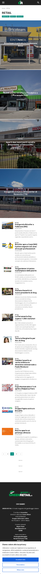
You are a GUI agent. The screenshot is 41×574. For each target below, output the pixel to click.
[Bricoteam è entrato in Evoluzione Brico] (20, 45)
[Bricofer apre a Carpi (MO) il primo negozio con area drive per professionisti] (7, 245)
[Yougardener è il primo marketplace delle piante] (7, 269)
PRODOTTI (20, 16)
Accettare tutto (20, 559)
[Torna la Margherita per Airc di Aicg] (7, 339)
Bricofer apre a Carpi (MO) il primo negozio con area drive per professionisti (26, 246)
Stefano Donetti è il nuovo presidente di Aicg (26, 291)
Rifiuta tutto (20, 570)
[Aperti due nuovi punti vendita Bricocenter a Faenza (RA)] (20, 144)
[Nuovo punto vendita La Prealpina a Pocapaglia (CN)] (20, 94)
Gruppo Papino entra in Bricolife (25, 409)
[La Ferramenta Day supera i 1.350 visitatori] (7, 317)
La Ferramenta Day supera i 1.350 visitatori (25, 317)
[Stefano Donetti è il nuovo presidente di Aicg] (7, 291)
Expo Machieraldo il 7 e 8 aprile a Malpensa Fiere (25, 388)
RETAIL (20, 40)
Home (3, 8)
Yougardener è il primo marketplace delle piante (26, 269)
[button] (3, 2)
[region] (20, 557)
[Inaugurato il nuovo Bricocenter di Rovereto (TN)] (20, 193)
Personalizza (20, 565)
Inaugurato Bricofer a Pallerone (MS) (24, 225)
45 (16, 454)
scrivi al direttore (20, 516)
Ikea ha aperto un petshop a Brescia (22, 431)
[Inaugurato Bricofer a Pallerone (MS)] (7, 225)
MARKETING (6, 16)
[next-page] (20, 454)
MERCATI (13, 16)
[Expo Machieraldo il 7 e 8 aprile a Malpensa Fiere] (7, 387)
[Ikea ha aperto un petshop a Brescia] (7, 431)
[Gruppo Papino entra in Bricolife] (7, 409)
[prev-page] (3, 454)
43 (7, 454)
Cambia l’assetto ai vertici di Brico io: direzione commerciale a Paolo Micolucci (25, 363)
